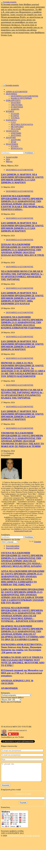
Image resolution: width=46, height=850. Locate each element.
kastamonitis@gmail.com (23, 531)
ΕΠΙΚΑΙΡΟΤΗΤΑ (13, 100)
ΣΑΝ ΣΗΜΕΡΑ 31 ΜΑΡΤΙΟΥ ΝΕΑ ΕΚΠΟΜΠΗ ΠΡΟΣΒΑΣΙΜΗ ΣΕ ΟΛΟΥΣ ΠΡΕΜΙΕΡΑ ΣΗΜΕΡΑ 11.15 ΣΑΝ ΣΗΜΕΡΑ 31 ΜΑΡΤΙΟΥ (22, 178)
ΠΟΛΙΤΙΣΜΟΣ (12, 144)
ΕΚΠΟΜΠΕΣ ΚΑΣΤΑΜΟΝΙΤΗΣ (24, 96)
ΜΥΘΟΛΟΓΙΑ (17, 148)
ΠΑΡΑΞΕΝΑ (11, 120)
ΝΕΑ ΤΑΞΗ (16, 129)
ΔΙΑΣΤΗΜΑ (16, 135)
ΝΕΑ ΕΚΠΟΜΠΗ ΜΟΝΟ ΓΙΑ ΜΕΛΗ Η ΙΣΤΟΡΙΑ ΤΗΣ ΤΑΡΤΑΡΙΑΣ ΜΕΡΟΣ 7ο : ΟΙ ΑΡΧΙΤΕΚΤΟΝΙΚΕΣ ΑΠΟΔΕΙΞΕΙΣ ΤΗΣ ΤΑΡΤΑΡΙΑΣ (22, 275)
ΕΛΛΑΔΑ (15, 113)
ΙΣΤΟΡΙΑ (14, 146)
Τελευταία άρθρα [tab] (12, 546)
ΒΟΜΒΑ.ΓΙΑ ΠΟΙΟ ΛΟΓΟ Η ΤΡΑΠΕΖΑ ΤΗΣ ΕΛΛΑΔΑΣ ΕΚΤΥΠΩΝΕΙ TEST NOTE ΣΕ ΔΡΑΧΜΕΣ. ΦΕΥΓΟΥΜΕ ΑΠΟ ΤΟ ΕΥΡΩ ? (22, 661)
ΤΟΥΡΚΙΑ (15, 118)
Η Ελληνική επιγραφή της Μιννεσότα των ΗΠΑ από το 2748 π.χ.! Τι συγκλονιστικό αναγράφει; (22, 673)
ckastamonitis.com (16, 835)
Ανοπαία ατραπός (32, 835)
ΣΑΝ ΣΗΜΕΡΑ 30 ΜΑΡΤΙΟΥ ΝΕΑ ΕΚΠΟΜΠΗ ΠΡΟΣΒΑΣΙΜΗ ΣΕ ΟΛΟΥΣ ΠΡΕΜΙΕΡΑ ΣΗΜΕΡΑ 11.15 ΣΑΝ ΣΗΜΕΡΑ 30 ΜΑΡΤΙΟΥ (22, 227)
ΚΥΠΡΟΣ (15, 116)
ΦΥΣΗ (13, 142)
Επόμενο (10, 453)
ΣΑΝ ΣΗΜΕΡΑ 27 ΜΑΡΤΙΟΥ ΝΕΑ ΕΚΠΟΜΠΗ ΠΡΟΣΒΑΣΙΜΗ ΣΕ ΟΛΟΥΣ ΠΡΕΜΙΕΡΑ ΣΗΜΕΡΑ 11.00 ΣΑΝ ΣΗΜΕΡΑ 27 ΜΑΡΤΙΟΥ (22, 415)
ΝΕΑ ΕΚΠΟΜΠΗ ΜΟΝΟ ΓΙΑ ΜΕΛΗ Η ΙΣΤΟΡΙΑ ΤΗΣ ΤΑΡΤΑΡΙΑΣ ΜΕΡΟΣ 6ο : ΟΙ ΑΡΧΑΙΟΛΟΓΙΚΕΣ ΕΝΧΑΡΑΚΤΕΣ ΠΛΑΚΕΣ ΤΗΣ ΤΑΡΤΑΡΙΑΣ (22, 394)
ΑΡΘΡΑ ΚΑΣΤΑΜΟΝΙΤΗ (16, 92)
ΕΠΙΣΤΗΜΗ (16, 133)
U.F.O (13, 122)
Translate (37, 542)
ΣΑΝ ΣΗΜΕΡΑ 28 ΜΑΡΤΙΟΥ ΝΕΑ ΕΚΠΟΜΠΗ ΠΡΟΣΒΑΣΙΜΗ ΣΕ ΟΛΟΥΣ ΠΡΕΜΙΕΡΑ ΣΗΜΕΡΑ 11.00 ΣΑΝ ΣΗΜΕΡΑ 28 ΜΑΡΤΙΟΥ (22, 345)
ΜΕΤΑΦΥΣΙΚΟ (17, 127)
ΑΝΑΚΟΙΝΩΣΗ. (9, 688)
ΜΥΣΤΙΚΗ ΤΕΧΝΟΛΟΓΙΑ (22, 124)
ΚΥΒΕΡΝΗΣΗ (17, 107)
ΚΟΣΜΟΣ (10, 111)
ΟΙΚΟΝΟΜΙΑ (16, 105)
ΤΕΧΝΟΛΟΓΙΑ (12, 131)
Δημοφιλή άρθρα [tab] (12, 548)
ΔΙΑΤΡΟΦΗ (11, 138)
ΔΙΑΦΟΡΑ (15, 109)
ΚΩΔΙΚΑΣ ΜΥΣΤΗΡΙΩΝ (21, 98)
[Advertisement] (23, 60)
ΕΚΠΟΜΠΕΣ (11, 94)
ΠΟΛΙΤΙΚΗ (15, 103)
